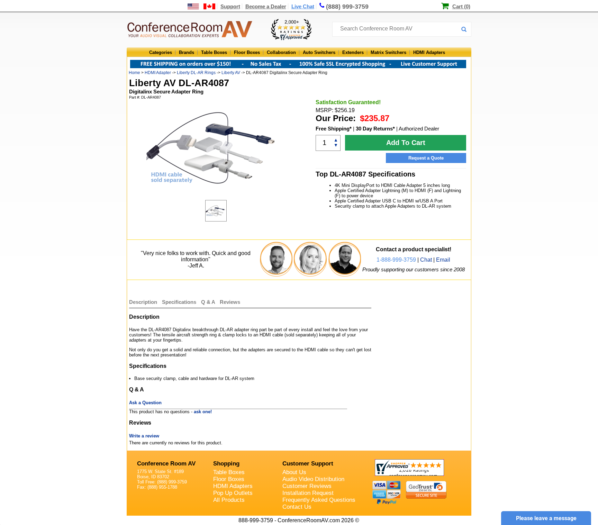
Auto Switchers (319, 52)
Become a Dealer (265, 6)
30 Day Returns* (375, 129)
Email (443, 260)
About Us (294, 472)
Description (143, 302)
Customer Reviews (307, 486)
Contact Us (296, 507)
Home (134, 72)
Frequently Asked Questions (318, 500)
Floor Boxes (247, 52)
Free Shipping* (334, 129)
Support (230, 6)
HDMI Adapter (158, 72)
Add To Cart (405, 142)
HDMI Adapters (429, 52)
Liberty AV (230, 72)
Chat (426, 260)
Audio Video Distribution (313, 479)
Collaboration (281, 52)
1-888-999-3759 (396, 260)
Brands (186, 52)
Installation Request (308, 493)
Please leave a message (546, 518)
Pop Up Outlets (233, 493)
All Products (229, 500)
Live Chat (302, 6)
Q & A (208, 302)
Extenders (353, 52)
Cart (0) (461, 6)
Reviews (230, 302)
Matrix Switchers (388, 52)
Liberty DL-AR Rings (196, 72)
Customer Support (307, 463)
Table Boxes (214, 52)
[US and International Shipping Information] (201, 6)
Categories (160, 52)
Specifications (179, 302)
